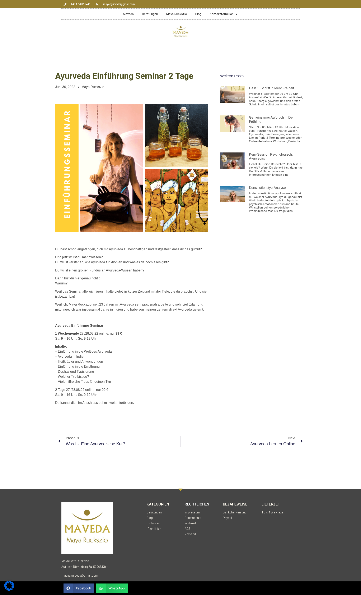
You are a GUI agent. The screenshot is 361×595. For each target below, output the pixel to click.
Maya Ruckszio (176, 14)
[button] (79, 588)
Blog (198, 14)
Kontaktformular (221, 14)
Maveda (128, 14)
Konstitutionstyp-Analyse (267, 187)
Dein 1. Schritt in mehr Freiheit (271, 88)
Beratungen (150, 14)
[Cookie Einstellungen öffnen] (9, 589)
